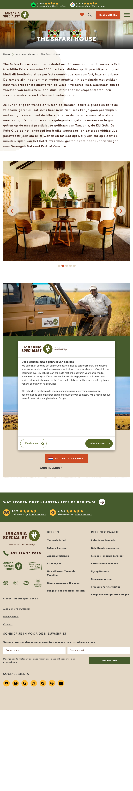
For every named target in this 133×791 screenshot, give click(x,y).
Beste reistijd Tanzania (105, 563)
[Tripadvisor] (15, 683)
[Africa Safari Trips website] (12, 566)
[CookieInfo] (44, 349)
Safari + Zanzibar (57, 548)
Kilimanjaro (54, 563)
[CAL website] (15, 583)
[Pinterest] (52, 683)
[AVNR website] (26, 583)
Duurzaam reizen (101, 579)
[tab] (59, 265)
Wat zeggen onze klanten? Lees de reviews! (49, 502)
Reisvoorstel (108, 15)
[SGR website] (5, 583)
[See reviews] (66, 512)
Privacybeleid (10, 616)
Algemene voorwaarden (16, 609)
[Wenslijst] (81, 15)
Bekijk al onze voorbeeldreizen (66, 590)
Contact (7, 624)
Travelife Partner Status (105, 587)
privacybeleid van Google (53, 398)
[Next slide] (121, 211)
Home (6, 54)
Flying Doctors (100, 571)
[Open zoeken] (90, 15)
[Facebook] (43, 683)
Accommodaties (25, 54)
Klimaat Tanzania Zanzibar (107, 556)
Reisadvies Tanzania (103, 540)
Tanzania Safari (56, 540)
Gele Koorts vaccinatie (105, 548)
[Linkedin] (61, 683)
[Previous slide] (12, 211)
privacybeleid (10, 662)
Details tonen (32, 443)
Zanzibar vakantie (58, 556)
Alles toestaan (97, 443)
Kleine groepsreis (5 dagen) (64, 583)
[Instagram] (33, 683)
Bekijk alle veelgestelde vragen (110, 594)
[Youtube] (6, 683)
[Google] (24, 683)
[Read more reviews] (68, 4)
